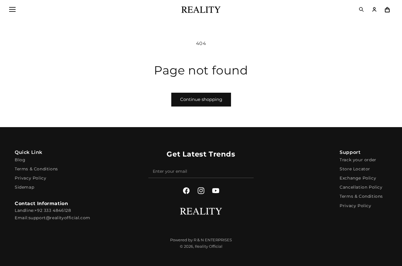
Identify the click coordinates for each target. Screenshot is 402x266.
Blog (20, 159)
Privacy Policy (30, 178)
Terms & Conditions (36, 169)
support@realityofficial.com (59, 217)
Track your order (358, 159)
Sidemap (24, 187)
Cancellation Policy (361, 187)
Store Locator (355, 169)
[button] (12, 9)
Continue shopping (201, 99)
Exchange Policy (358, 178)
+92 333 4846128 (52, 210)
